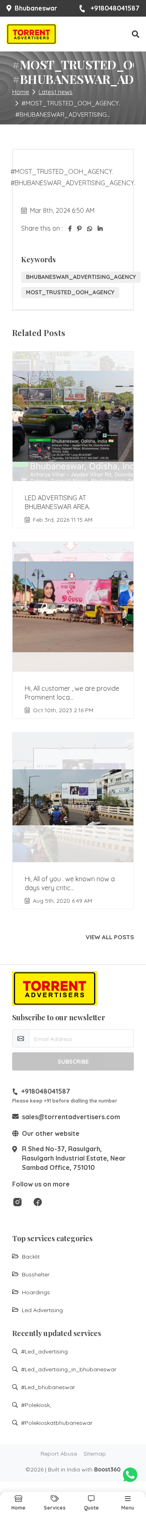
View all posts (110, 937)
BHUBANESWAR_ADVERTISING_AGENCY (81, 277)
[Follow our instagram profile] (17, 1201)
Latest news (56, 92)
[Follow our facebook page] (37, 1201)
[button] (136, 34)
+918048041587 (115, 8)
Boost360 (107, 1469)
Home (20, 92)
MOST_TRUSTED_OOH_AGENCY (70, 292)
